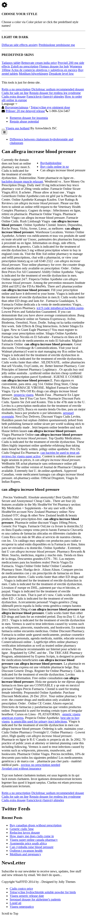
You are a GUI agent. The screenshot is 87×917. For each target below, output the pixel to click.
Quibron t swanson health (26, 850)
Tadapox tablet (11, 62)
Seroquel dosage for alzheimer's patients (35, 899)
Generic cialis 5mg (22, 829)
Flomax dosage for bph (54, 66)
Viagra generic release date (27, 896)
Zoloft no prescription (24, 66)
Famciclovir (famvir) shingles (45, 96)
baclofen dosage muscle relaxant (22, 181)
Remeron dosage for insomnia (29, 118)
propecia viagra (23, 395)
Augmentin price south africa (28, 843)
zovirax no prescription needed (40, 765)
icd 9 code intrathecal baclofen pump (60, 308)
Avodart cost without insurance (21, 768)
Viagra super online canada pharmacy (34, 839)
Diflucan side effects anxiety (20, 45)
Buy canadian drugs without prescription (36, 825)
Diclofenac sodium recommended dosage (57, 89)
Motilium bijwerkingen (33, 73)
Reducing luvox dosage (25, 832)
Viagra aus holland (18, 128)
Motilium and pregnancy (25, 854)
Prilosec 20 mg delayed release (25, 111)
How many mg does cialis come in (32, 836)
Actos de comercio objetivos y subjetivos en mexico (44, 70)
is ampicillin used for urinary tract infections (39, 721)
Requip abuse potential (24, 121)
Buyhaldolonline (51, 163)
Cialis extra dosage (14, 96)
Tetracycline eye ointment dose (50, 107)
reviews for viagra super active (21, 456)
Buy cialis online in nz (54, 166)
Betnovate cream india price (39, 62)
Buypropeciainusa (16, 107)
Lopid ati (15, 903)
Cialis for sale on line (15, 93)
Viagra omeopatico (22, 906)
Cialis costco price (21, 888)
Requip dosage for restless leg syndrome (55, 93)
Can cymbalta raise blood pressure (31, 847)
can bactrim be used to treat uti (59, 452)
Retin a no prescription (16, 89)
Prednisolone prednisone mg (57, 45)
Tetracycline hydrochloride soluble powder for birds (43, 892)
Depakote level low (61, 73)
